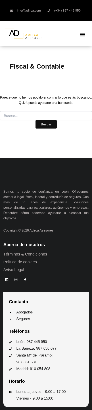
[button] (82, 34)
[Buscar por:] (46, 116)
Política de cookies (20, 262)
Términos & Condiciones (25, 254)
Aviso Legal (13, 269)
